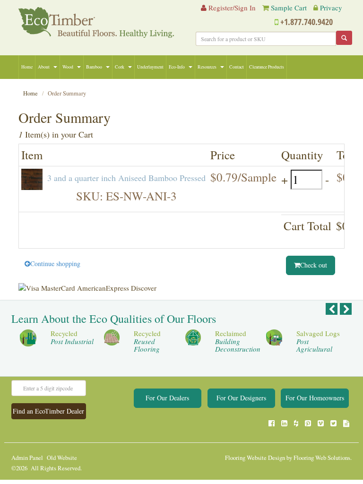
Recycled (72, 337)
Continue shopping (55, 263)
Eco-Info (177, 67)
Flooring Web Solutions (322, 458)
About (44, 67)
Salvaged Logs (318, 341)
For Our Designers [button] (241, 397)
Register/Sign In (231, 7)
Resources (207, 67)
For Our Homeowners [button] (314, 397)
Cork (119, 67)
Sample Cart (289, 7)
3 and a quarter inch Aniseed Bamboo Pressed (126, 177)
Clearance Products (266, 67)
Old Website (62, 458)
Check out (313, 264)
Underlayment (150, 67)
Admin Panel (27, 458)
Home (27, 67)
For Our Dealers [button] (167, 397)
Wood (67, 67)
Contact (236, 67)
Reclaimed (237, 341)
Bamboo (94, 67)
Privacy (331, 7)
